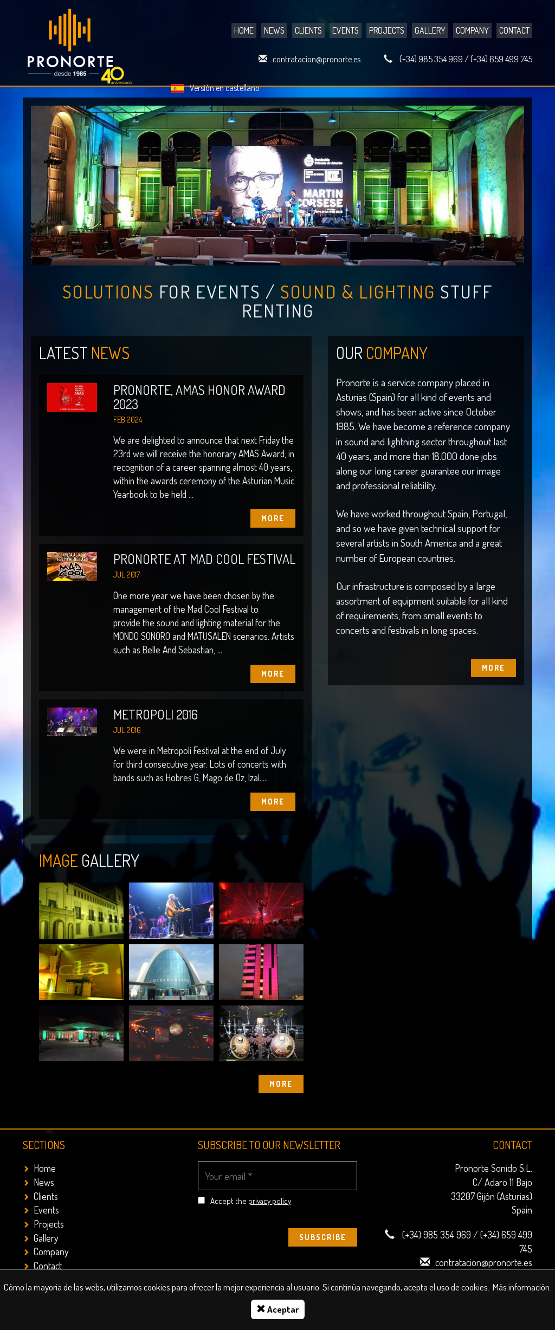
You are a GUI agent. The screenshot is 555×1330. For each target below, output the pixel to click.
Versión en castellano (225, 87)
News (274, 30)
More (493, 667)
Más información (521, 1287)
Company (472, 30)
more (281, 1083)
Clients (308, 30)
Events (345, 30)
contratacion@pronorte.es (316, 59)
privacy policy (269, 1201)
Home (244, 30)
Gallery (430, 30)
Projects (386, 30)
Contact (514, 30)
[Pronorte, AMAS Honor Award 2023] (72, 396)
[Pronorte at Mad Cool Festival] (72, 565)
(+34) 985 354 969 (431, 59)
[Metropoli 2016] (72, 720)
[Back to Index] (81, 43)
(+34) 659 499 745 (501, 59)
